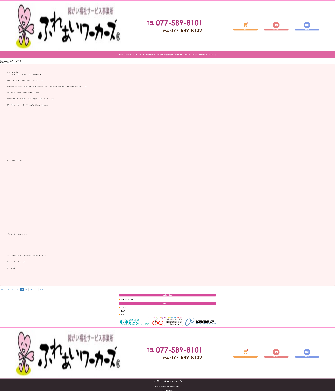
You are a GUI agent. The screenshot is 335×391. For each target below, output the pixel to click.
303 (18, 289)
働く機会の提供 (148, 55)
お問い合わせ (276, 29)
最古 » (41, 289)
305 (26, 289)
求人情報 (307, 29)
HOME (121, 55)
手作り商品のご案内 (182, 55)
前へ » (35, 289)
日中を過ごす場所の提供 (165, 55)
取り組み (136, 55)
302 (13, 289)
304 (22, 289)
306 (31, 289)
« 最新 (3, 289)
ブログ (194, 55)
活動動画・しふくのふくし (207, 55)
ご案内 (127, 55)
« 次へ (8, 289)
